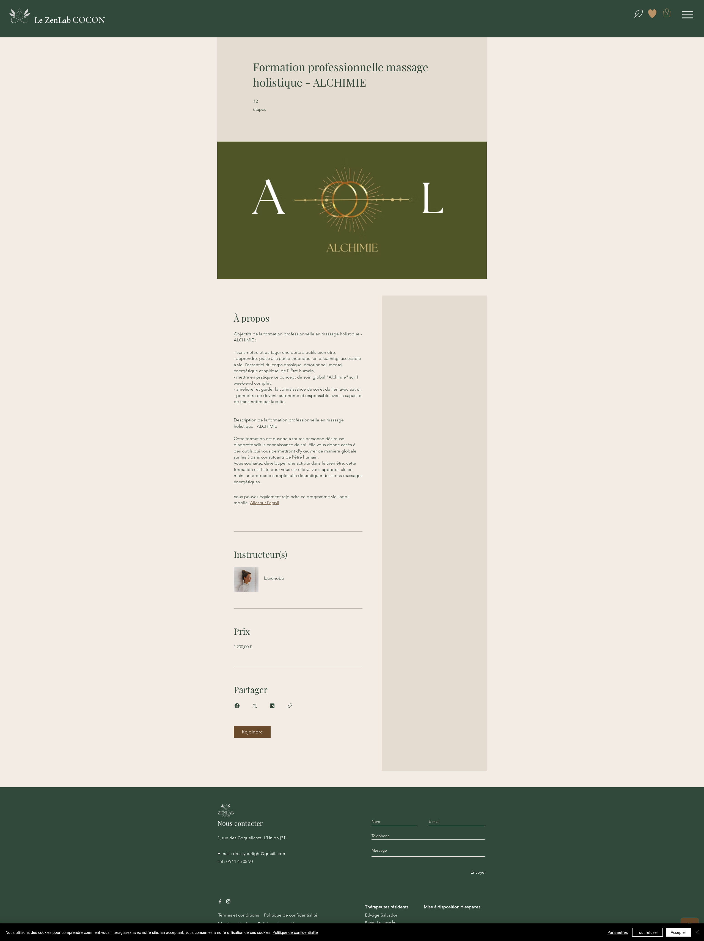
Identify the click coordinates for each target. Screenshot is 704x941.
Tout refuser (647, 932)
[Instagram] (228, 901)
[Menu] (687, 14)
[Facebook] (220, 901)
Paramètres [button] (617, 932)
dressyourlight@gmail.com (259, 853)
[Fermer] (697, 932)
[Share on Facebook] (237, 705)
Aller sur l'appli (264, 502)
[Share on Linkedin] (272, 705)
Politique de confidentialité (295, 932)
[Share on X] (254, 705)
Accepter (678, 932)
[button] (666, 13)
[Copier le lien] (290, 705)
